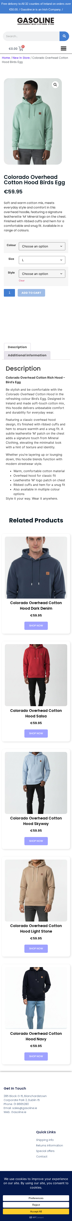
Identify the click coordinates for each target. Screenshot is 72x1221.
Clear (22, 280)
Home (6, 58)
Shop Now (36, 625)
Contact (41, 1156)
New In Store (21, 58)
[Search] (64, 36)
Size (11, 259)
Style (11, 272)
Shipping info (45, 1140)
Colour (11, 245)
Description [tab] (17, 347)
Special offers (45, 1151)
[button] (63, 48)
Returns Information (49, 1145)
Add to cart (31, 293)
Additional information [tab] (27, 355)
